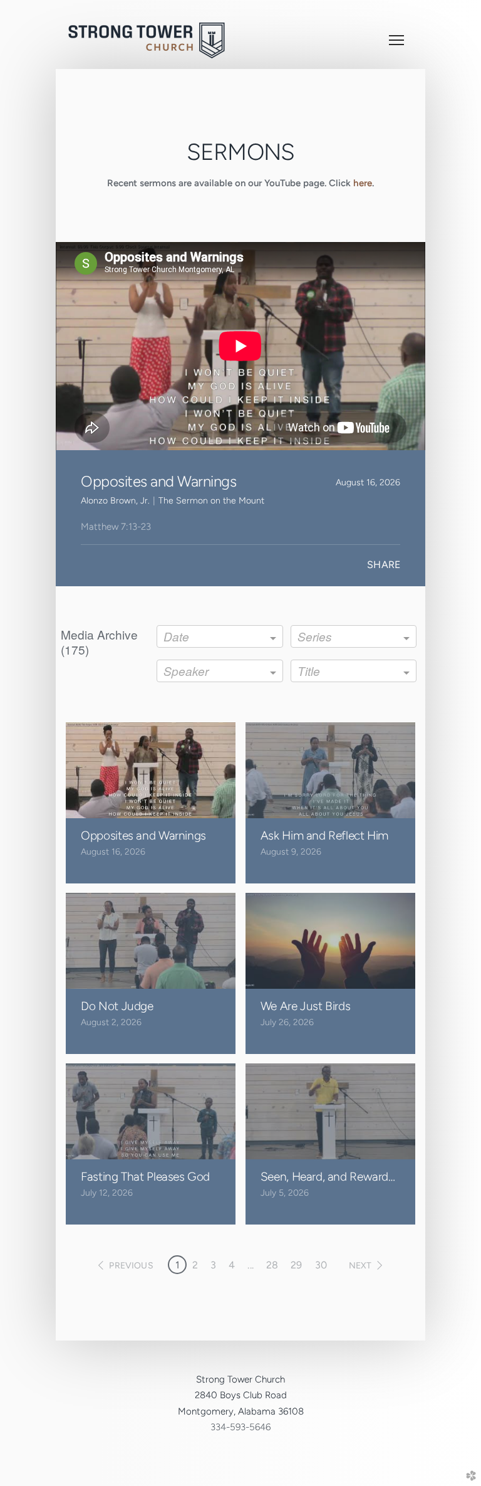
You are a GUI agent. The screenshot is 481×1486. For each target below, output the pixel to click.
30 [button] (321, 1265)
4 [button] (232, 1265)
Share (383, 565)
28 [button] (272, 1265)
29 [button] (296, 1265)
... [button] (250, 1265)
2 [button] (195, 1265)
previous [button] (131, 1265)
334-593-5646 (240, 1427)
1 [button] (177, 1265)
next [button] (360, 1265)
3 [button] (213, 1265)
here (362, 183)
